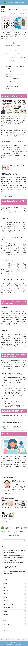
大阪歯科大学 (11, 196)
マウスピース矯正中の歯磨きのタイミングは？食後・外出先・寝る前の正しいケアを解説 (14, 561)
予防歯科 (14, 594)
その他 (14, 587)
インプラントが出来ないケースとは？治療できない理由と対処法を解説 (14, 551)
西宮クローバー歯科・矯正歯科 (10, 642)
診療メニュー (20, 642)
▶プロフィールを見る (8, 493)
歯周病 (14, 611)
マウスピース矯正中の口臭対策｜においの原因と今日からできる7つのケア (14, 572)
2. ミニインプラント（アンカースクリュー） (17, 58)
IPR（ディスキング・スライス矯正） (17, 79)
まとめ (7, 88)
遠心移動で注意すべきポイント (16, 50)
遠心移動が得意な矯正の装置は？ (14, 54)
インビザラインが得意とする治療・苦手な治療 (15, 67)
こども (14, 583)
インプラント (14, 590)
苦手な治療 (12, 71)
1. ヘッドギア (12, 56)
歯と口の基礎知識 (14, 607)
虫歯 (14, 620)
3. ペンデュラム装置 (14, 60)
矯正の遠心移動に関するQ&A (13, 86)
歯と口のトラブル (14, 604)
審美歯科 (14, 600)
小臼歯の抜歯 (12, 82)
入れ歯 (14, 597)
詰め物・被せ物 (14, 624)
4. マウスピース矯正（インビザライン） (17, 63)
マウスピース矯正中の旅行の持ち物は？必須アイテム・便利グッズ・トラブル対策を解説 (14, 556)
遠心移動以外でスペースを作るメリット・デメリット (15, 75)
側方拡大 (12, 81)
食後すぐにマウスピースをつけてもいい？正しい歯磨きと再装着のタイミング (14, 567)
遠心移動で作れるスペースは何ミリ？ (17, 48)
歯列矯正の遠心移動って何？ (13, 45)
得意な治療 (12, 70)
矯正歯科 (14, 614)
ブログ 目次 (5, 630)
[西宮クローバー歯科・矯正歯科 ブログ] (14, 3)
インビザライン (15, 617)
